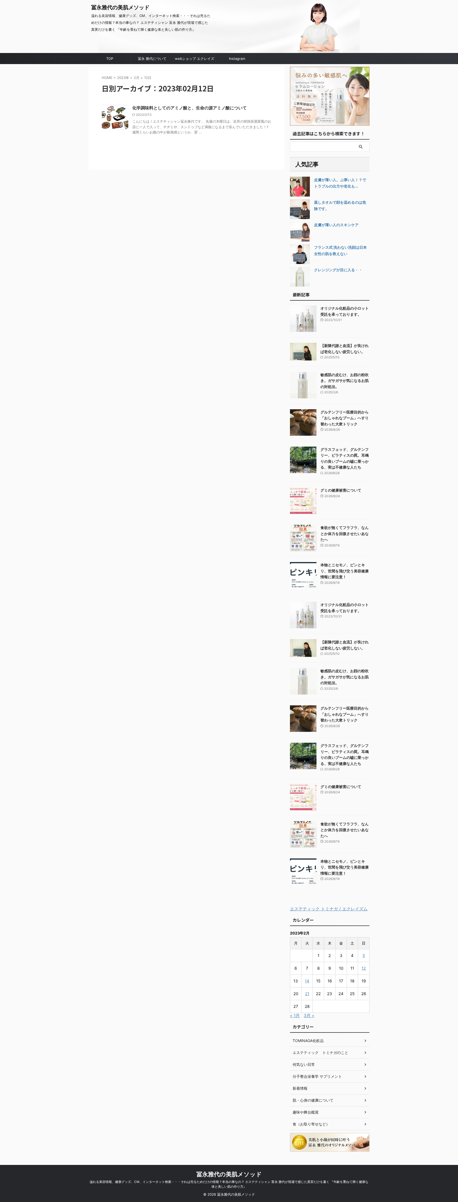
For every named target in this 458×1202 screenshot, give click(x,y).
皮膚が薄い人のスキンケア (336, 224)
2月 (136, 77)
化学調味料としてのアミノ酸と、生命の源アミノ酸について (189, 107)
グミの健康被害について (340, 490)
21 (307, 993)
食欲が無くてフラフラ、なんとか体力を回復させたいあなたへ (344, 533)
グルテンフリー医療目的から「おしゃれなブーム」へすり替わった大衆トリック (344, 418)
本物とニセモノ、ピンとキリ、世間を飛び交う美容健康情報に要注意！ (344, 571)
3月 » (309, 1015)
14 (307, 980)
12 (364, 968)
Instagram (237, 58)
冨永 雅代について (152, 58)
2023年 (123, 77)
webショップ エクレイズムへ (194, 60)
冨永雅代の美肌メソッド (120, 7)
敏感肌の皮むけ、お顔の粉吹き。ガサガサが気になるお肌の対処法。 (344, 380)
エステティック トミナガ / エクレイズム (329, 908)
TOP (109, 58)
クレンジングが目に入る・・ (338, 270)
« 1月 (295, 1015)
